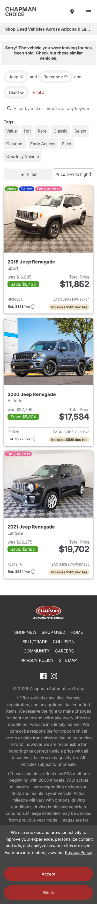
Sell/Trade (35, 641)
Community (37, 650)
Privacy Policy (37, 660)
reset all (39, 92)
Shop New (25, 632)
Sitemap (68, 660)
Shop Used (53, 632)
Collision (63, 641)
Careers (64, 650)
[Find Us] (72, 11)
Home (77, 632)
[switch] (88, 11)
